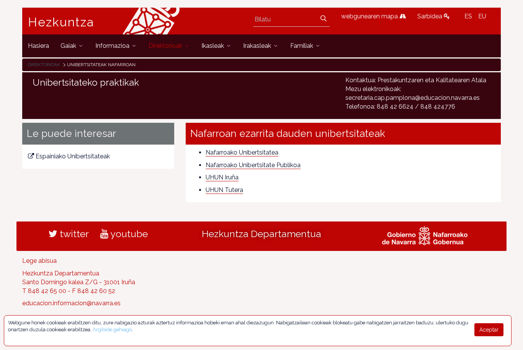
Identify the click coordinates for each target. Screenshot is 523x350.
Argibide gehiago (112, 329)
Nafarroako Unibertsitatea (242, 152)
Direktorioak (44, 64)
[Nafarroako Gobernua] (424, 235)
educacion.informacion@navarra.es (71, 303)
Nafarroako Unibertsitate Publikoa (253, 165)
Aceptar (488, 330)
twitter (73, 233)
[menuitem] (38, 45)
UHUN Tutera (224, 190)
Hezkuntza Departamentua (261, 233)
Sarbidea (430, 16)
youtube (128, 233)
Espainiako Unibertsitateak (73, 156)
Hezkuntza (61, 22)
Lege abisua (39, 260)
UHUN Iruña (222, 177)
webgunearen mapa (370, 16)
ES (468, 16)
